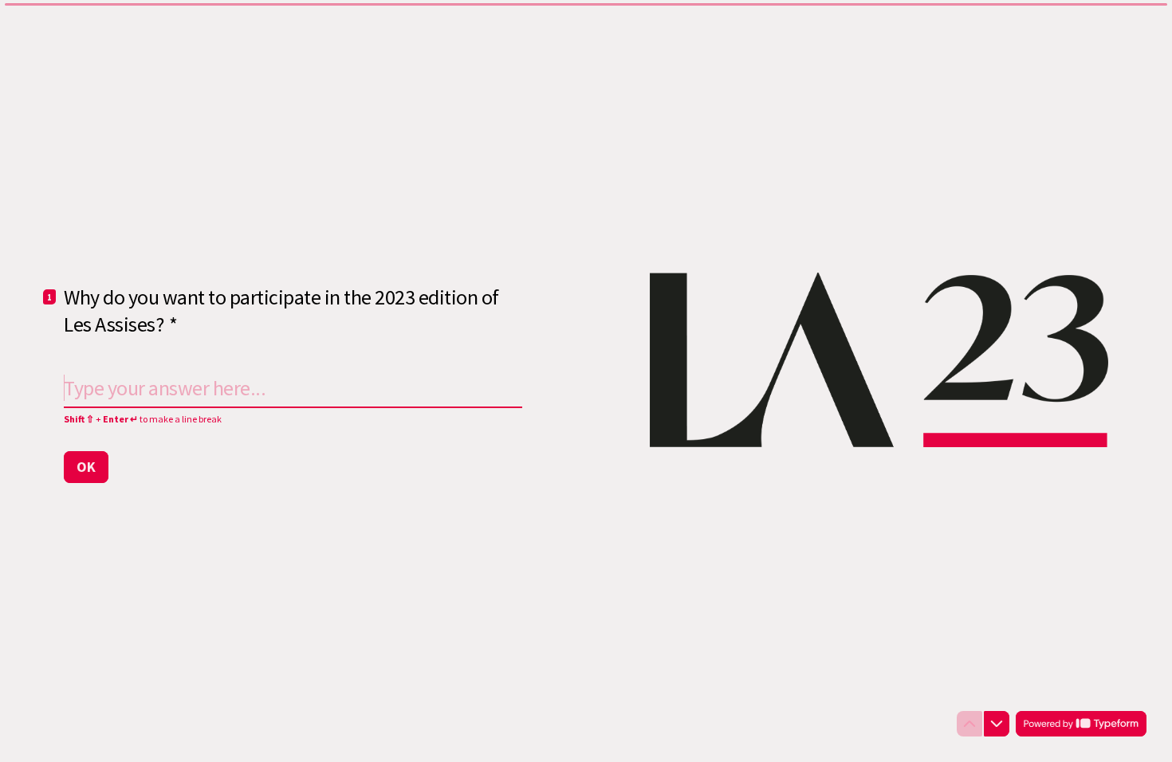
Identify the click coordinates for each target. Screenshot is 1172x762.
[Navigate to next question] (996, 723)
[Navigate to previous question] (969, 723)
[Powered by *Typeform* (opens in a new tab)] (1081, 723)
